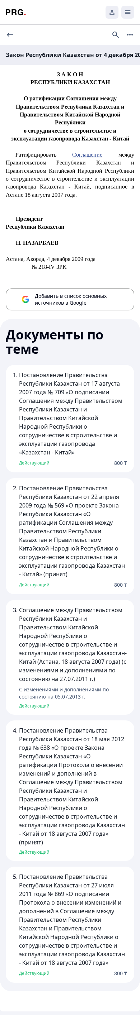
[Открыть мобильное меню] (127, 12)
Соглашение (87, 155)
